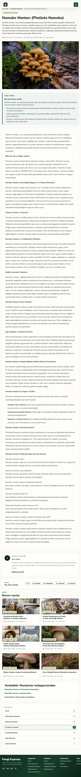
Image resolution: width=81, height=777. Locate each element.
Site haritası (64, 766)
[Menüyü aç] (76, 4)
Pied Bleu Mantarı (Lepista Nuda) (18, 693)
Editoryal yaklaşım (65, 761)
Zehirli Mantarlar (33, 764)
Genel (29, 761)
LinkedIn (37, 583)
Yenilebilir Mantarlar (16, 9)
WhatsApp (49, 583)
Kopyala (72, 583)
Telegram (61, 583)
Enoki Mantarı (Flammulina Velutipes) (20, 697)
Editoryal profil (18, 572)
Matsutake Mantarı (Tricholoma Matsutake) (22, 689)
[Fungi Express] (5, 5)
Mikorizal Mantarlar (34, 772)
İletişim (62, 764)
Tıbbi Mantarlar (32, 769)
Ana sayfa (5, 9)
